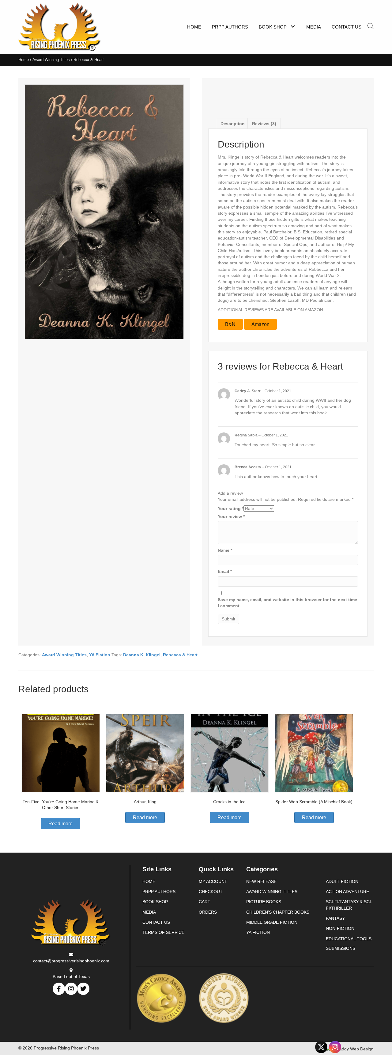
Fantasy (335, 918)
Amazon (260, 324)
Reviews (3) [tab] (264, 123)
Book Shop (155, 901)
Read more (60, 823)
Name (225, 550)
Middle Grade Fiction (271, 922)
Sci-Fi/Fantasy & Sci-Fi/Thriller (349, 904)
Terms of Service (163, 932)
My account (213, 881)
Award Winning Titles (51, 59)
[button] (292, 26)
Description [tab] (233, 123)
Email (225, 571)
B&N (230, 324)
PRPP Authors (158, 891)
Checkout (211, 891)
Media (149, 912)
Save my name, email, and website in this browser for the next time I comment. (287, 602)
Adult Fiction (342, 881)
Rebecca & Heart (180, 654)
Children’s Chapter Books (277, 912)
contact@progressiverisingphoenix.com (71, 960)
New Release (261, 881)
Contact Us (156, 922)
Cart (204, 901)
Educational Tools (348, 938)
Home (23, 59)
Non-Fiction (340, 928)
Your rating (230, 508)
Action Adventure (347, 891)
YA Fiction (99, 654)
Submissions (340, 948)
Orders (208, 912)
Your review (231, 516)
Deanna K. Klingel (141, 654)
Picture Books (263, 901)
